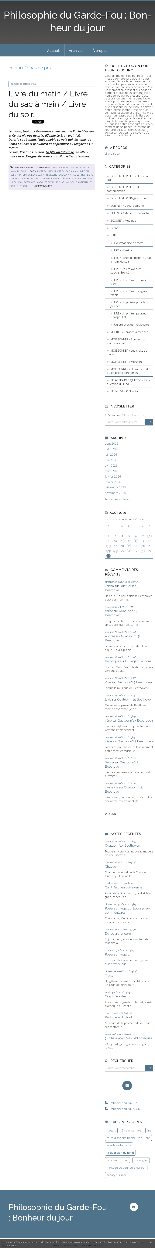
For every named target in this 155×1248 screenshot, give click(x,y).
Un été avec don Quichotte (131, 324)
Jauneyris (111, 787)
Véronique (112, 661)
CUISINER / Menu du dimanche (130, 213)
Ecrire (114, 228)
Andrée (110, 636)
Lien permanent (23, 167)
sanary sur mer (116, 1175)
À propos (99, 50)
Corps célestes (115, 996)
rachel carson (19, 186)
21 (142, 546)
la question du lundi (120, 1152)
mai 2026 (111, 460)
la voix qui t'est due (33, 178)
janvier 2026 (113, 482)
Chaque (110, 866)
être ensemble (131, 1130)
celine (109, 611)
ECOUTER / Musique (123, 220)
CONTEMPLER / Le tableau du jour (127, 178)
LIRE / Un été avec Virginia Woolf (128, 293)
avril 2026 (111, 465)
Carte (114, 814)
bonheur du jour (117, 1160)
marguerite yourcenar (50, 182)
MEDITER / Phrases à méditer (129, 332)
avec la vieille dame (119, 1145)
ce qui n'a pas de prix (72, 175)
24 (115, 551)
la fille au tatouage (22, 182)
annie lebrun (51, 175)
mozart (111, 1130)
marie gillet (141, 1160)
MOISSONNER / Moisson (126, 362)
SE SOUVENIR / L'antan (125, 391)
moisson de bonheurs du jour (126, 1167)
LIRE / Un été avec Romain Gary (128, 282)
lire (149, 1130)
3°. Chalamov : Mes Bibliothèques (128, 1038)
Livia (108, 699)
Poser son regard (117, 954)
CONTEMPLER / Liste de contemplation (123, 189)
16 (108, 546)
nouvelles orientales (79, 182)
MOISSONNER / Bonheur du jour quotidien (126, 341)
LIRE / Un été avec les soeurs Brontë (126, 270)
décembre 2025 (115, 487)
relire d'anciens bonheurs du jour (128, 1138)
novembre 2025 (115, 493)
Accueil (53, 50)
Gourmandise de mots (128, 243)
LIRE (113, 235)
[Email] (127, 1085)
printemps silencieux (29, 175)
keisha (109, 586)
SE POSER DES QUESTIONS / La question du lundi (128, 382)
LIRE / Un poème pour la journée (127, 304)
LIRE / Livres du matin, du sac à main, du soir (130, 259)
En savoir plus (9, 1245)
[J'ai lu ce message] (151, 1241)
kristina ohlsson (82, 178)
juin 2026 (111, 454)
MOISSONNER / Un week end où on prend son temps (127, 371)
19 (129, 546)
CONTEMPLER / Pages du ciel (129, 198)
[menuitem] (53, 50)
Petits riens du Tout (118, 1017)
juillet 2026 (112, 449)
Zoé (108, 682)
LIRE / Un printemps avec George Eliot (128, 315)
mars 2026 (112, 471)
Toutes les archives (117, 499)
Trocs (109, 975)
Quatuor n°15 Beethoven (134, 682)
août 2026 (111, 443)
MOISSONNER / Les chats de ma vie (127, 352)
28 (142, 551)
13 (136, 541)
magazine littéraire (58, 178)
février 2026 (113, 476)
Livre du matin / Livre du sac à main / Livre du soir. (48, 104)
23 (108, 551)
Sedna (109, 762)
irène (108, 720)
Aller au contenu (12, 3)
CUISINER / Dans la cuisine (127, 205)
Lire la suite (112, 153)
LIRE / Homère (123, 250)
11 (122, 541)
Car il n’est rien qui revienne (123, 887)
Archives (76, 50)
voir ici (74, 135)
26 (129, 551)
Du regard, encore (138, 661)
